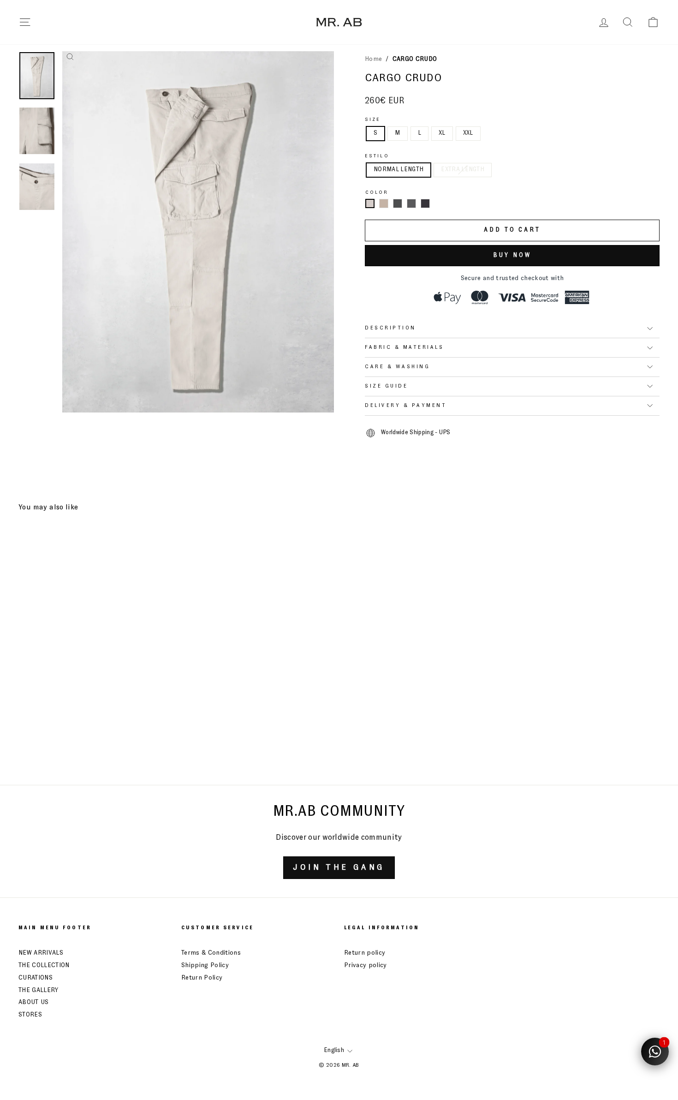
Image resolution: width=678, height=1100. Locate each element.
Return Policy (201, 977)
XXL (468, 133)
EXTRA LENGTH (462, 170)
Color (377, 192)
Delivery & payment (405, 405)
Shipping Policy (205, 965)
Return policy (364, 953)
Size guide (386, 386)
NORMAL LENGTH (398, 170)
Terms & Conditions (211, 953)
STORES (30, 1014)
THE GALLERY (38, 990)
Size (373, 119)
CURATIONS (35, 977)
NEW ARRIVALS (40, 953)
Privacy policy (365, 965)
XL (442, 133)
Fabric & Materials (404, 347)
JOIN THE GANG (339, 867)
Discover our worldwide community (339, 838)
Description (390, 328)
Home (373, 59)
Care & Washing (397, 367)
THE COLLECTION (44, 965)
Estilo (377, 156)
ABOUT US (33, 1002)
